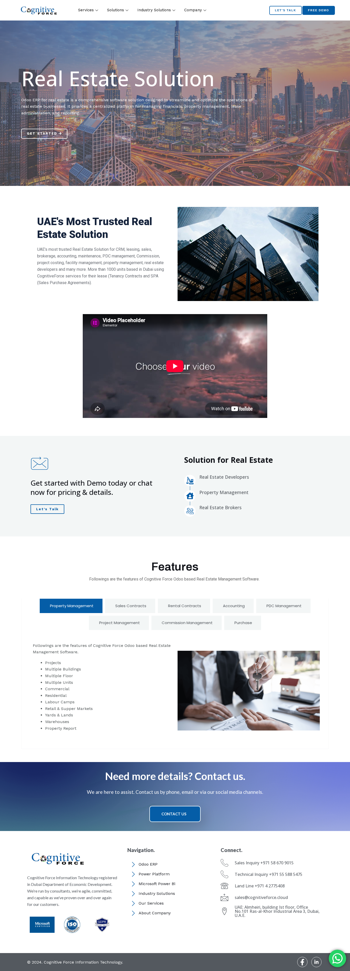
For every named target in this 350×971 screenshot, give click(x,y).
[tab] (71, 606)
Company (193, 10)
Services (86, 10)
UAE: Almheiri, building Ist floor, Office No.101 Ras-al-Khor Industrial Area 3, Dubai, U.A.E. (277, 911)
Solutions (115, 10)
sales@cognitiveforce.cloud (261, 897)
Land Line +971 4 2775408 (260, 886)
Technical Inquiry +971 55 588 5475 (268, 874)
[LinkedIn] (316, 962)
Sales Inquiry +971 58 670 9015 (264, 863)
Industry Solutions (154, 10)
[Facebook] (302, 962)
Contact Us (173, 814)
